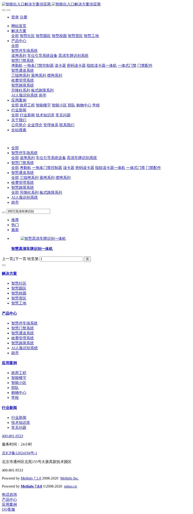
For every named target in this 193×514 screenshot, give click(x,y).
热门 (15, 225)
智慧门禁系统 (22, 163)
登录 (15, 17)
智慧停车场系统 (24, 153)
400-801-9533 (12, 436)
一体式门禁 (135, 168)
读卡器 (68, 168)
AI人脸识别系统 (24, 197)
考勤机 (25, 168)
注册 (23, 17)
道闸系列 (27, 158)
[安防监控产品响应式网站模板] (96, 4)
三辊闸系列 (29, 178)
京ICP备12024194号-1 (19, 453)
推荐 (15, 220)
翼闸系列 (47, 178)
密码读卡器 (84, 168)
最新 (15, 230)
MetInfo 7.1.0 (31, 478)
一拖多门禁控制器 (47, 168)
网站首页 (18, 26)
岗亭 (15, 202)
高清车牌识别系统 (82, 158)
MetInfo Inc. (69, 478)
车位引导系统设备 (51, 158)
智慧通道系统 (22, 173)
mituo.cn (70, 486)
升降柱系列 (29, 192)
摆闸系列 (63, 178)
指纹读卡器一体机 (110, 168)
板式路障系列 (51, 192)
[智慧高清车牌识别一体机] (43, 238)
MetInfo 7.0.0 (31, 486)
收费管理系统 (22, 183)
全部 (15, 36)
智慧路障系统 (22, 187)
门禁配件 (153, 168)
